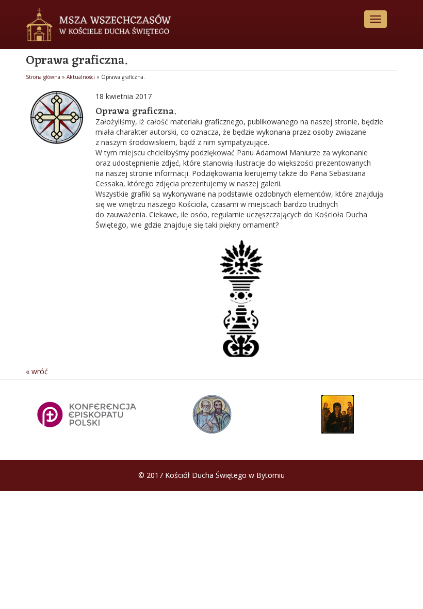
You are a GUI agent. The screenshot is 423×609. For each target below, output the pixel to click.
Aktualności (81, 77)
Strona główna (43, 77)
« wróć (37, 371)
